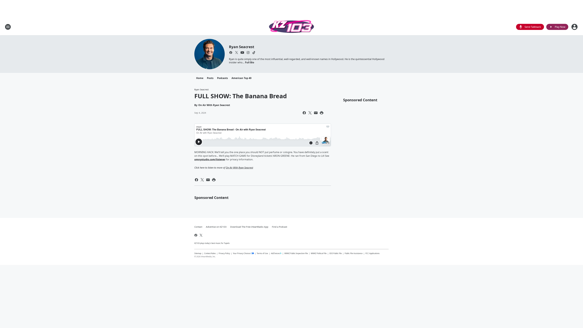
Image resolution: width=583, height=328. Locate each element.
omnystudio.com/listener (209, 159)
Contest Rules (210, 253)
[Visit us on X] (236, 52)
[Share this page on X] (310, 113)
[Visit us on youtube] (242, 52)
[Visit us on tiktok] (254, 52)
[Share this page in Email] (316, 113)
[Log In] (574, 27)
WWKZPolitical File (319, 253)
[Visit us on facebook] (231, 52)
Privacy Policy (224, 253)
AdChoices (275, 253)
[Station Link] (291, 27)
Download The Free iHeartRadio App (249, 226)
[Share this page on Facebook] (304, 113)
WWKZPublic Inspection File (296, 253)
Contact (198, 226)
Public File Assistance (354, 253)
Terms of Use (262, 253)
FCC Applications (372, 253)
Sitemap (197, 253)
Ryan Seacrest (241, 46)
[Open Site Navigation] (8, 27)
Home (199, 78)
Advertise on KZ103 (216, 226)
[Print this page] (321, 113)
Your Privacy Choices (241, 253)
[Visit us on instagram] (248, 52)
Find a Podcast (279, 226)
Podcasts (222, 78)
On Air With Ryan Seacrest (239, 167)
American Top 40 (241, 78)
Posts (210, 78)
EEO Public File (335, 253)
